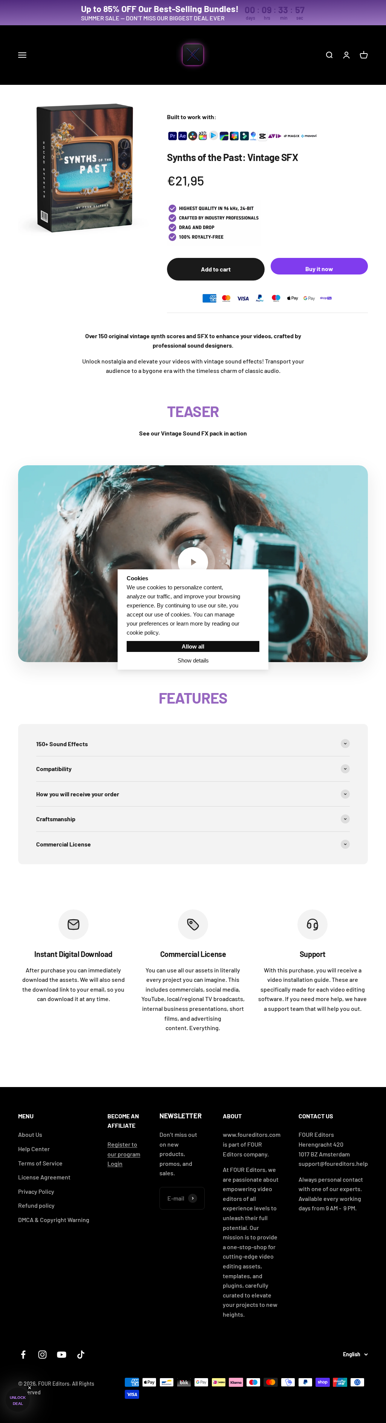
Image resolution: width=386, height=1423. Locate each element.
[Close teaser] (29, 1388)
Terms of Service (40, 1163)
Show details (193, 660)
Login (115, 1163)
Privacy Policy (36, 1191)
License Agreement (44, 1177)
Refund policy (36, 1205)
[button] (18, 1400)
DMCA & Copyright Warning (53, 1219)
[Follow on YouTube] (62, 1354)
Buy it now (319, 268)
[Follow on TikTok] (81, 1354)
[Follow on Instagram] (42, 1354)
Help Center (34, 1148)
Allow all (193, 646)
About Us (30, 1134)
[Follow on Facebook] (23, 1354)
